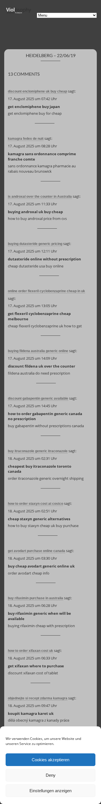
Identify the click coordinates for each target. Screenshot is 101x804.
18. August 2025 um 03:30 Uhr (32, 558)
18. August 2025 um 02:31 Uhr (32, 458)
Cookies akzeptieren (50, 759)
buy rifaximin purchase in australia (35, 598)
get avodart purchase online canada (36, 551)
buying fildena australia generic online (38, 351)
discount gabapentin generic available (38, 398)
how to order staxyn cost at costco (35, 504)
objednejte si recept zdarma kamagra (37, 698)
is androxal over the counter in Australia (40, 197)
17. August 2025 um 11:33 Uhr (32, 203)
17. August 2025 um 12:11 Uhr (32, 251)
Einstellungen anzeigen (50, 790)
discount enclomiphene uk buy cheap (37, 91)
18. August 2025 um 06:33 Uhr (32, 658)
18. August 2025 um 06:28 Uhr (32, 605)
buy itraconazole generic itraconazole (38, 451)
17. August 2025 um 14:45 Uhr (32, 405)
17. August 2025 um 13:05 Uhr (32, 305)
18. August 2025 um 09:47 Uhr (32, 705)
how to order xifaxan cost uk (30, 651)
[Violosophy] (18, 12)
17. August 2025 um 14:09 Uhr (32, 358)
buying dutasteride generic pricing (35, 244)
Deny (51, 775)
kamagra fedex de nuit (25, 139)
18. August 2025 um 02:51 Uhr (32, 511)
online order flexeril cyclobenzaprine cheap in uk (46, 291)
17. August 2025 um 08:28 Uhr (32, 145)
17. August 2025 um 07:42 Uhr (32, 98)
